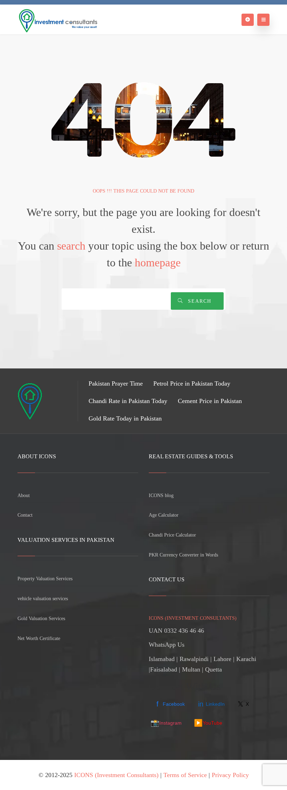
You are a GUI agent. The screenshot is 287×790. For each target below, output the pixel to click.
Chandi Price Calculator (172, 535)
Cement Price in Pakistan (210, 400)
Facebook (170, 704)
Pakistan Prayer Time (116, 383)
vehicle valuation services (43, 598)
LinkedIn (211, 704)
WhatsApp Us (166, 644)
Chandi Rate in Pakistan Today (128, 400)
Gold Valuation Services (41, 618)
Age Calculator (163, 515)
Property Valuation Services (45, 578)
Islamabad (162, 658)
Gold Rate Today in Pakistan (125, 418)
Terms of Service (185, 774)
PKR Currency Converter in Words (183, 555)
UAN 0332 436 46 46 (176, 630)
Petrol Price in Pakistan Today (191, 383)
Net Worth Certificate (39, 638)
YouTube (208, 723)
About (24, 495)
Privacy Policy (230, 774)
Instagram (166, 723)
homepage (158, 262)
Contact (25, 515)
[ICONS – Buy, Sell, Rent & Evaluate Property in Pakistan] (57, 19)
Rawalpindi (194, 658)
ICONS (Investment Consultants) (116, 774)
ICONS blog (161, 495)
